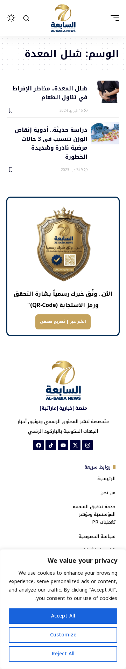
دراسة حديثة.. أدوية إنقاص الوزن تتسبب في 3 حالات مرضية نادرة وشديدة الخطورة (51, 142)
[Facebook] (38, 445)
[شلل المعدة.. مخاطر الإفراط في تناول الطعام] (105, 92)
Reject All (63, 653)
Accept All (63, 616)
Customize (63, 635)
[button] (113, 18)
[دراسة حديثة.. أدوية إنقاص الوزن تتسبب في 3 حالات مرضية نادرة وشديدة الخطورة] (105, 133)
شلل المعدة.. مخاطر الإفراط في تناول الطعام (50, 92)
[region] (63, 609)
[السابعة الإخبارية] (63, 18)
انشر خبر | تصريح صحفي (63, 321)
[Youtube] (63, 445)
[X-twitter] (75, 445)
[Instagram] (87, 445)
